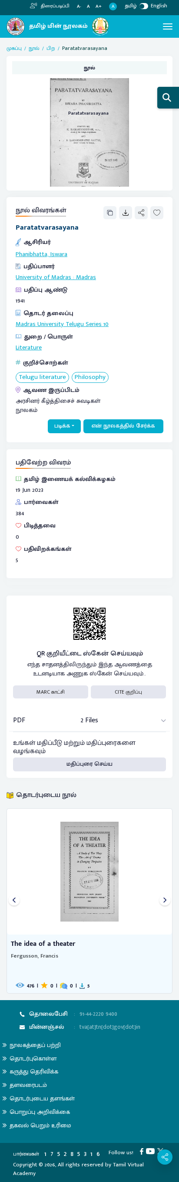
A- (79, 6)
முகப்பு (14, 48)
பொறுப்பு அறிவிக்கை (40, 1111)
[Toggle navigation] (167, 26)
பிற (50, 48)
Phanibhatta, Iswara (41, 254)
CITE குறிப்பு (128, 692)
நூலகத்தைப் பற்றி (35, 1045)
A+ (99, 6)
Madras (86, 277)
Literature (29, 347)
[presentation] (14, 901)
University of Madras (43, 277)
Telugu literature (42, 377)
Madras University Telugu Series (59, 324)
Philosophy (90, 377)
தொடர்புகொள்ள (33, 1058)
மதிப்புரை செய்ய (89, 764)
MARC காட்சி (50, 692)
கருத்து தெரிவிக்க (34, 1071)
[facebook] (143, 1151)
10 (106, 324)
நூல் (34, 48)
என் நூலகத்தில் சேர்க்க (123, 426)
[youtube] (151, 1151)
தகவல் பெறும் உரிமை (40, 1125)
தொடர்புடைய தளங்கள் (42, 1098)
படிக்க (62, 426)
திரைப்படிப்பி (55, 6)
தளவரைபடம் (28, 1085)
